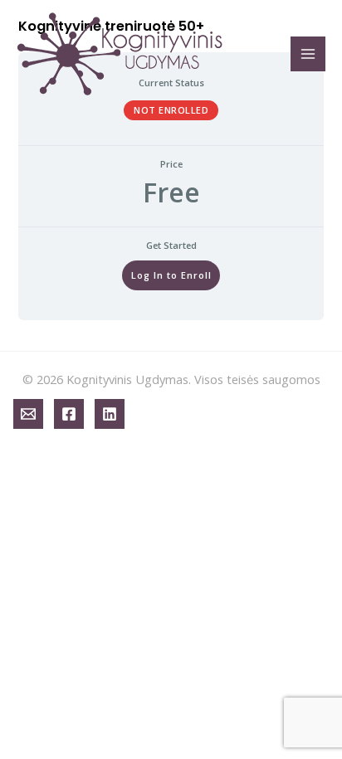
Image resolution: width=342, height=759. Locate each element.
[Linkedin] (110, 414)
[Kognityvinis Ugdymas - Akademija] (120, 53)
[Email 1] (28, 414)
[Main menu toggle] (308, 53)
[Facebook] (69, 414)
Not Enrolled (171, 110)
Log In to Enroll (171, 275)
